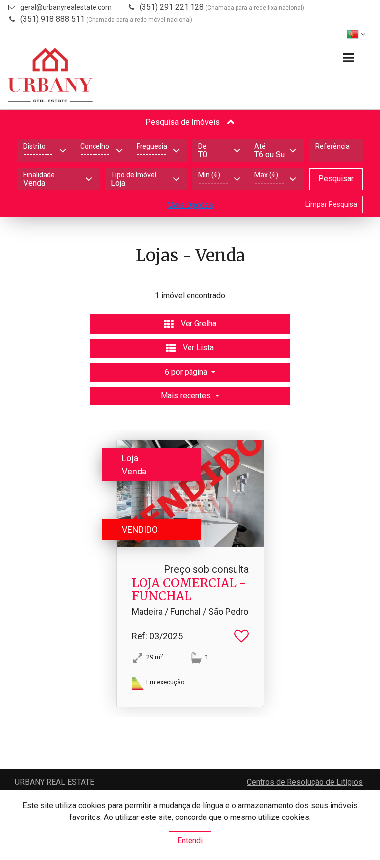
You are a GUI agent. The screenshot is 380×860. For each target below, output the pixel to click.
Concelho (94, 146)
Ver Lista (197, 347)
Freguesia (152, 146)
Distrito (34, 146)
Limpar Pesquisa (331, 204)
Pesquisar (336, 178)
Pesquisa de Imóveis (183, 122)
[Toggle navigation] (348, 58)
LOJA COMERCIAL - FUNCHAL (189, 589)
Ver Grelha (197, 323)
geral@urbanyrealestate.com (66, 7)
